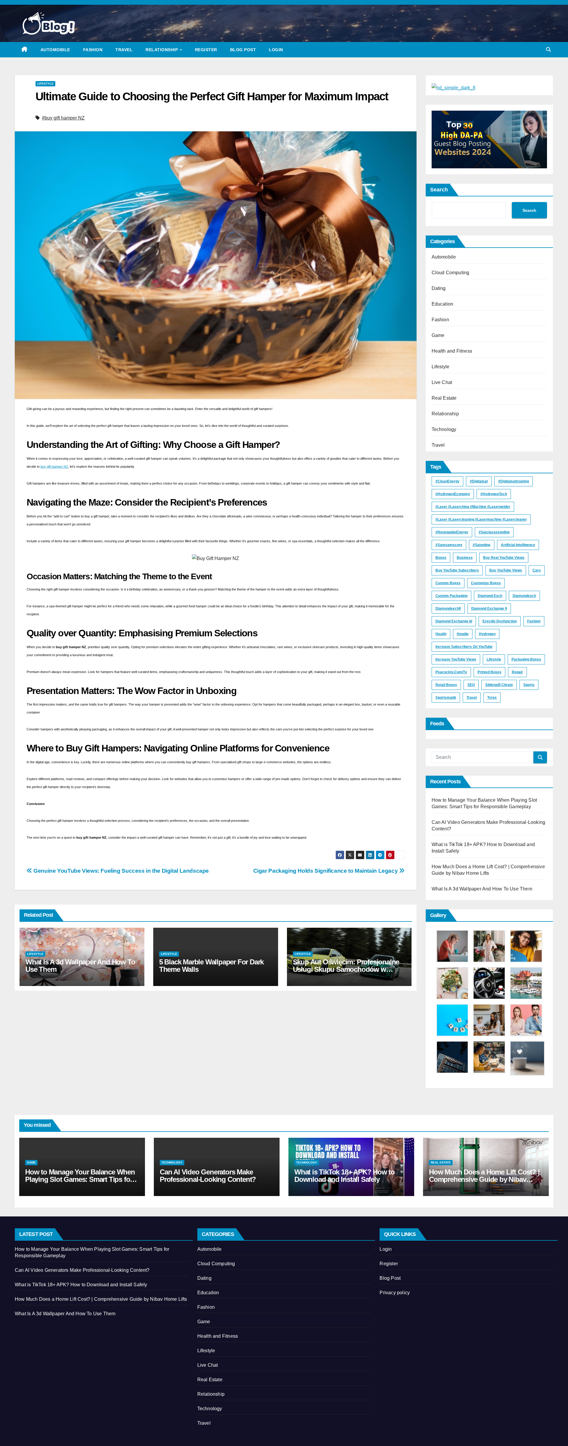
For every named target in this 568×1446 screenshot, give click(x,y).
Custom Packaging (451, 596)
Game (438, 335)
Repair (517, 672)
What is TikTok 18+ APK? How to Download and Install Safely (344, 1175)
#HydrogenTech (493, 494)
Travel (124, 49)
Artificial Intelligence (518, 545)
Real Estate (444, 398)
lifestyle (494, 659)
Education (443, 303)
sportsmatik (445, 697)
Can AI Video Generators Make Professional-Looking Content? (208, 1175)
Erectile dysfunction (500, 621)
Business (465, 558)
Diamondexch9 (448, 608)
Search (439, 190)
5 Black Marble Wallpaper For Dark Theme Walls (211, 965)
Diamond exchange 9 (489, 608)
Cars (536, 570)
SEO (471, 685)
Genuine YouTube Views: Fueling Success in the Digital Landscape (120, 871)
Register (206, 49)
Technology (444, 429)
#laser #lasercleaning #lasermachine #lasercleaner (481, 519)
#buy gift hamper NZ (63, 117)
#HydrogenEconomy (452, 494)
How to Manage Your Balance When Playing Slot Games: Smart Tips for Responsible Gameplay (80, 1179)
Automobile (55, 49)
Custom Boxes (448, 583)
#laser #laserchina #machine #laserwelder (472, 507)
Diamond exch (490, 596)
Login (276, 49)
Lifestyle (45, 83)
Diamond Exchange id (453, 621)
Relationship (162, 49)
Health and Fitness (452, 351)
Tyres (492, 697)
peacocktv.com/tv (451, 672)
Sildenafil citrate (499, 685)
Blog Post (243, 49)
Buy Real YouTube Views (504, 558)
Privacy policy (395, 1292)
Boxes (440, 558)
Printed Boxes (489, 672)
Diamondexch (524, 596)
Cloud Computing (450, 272)
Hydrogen (487, 634)
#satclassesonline (494, 532)
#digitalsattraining (513, 481)
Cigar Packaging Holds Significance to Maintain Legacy (326, 871)
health (440, 634)
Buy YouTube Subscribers (457, 570)
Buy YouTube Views (505, 570)
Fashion (93, 49)
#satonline (481, 545)
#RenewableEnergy (451, 532)
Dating (439, 288)
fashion (533, 621)
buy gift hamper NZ (54, 466)
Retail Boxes (446, 685)
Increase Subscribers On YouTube (464, 647)
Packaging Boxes (526, 659)
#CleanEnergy (447, 481)
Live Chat (442, 382)
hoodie (463, 634)
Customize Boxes (486, 583)
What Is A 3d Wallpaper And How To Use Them (80, 965)
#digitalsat (479, 481)
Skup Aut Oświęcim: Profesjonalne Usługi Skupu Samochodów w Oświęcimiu (346, 969)
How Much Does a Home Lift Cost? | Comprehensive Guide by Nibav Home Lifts (484, 1179)
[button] (548, 49)
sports (529, 685)
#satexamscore (448, 545)
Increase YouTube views (455, 659)
